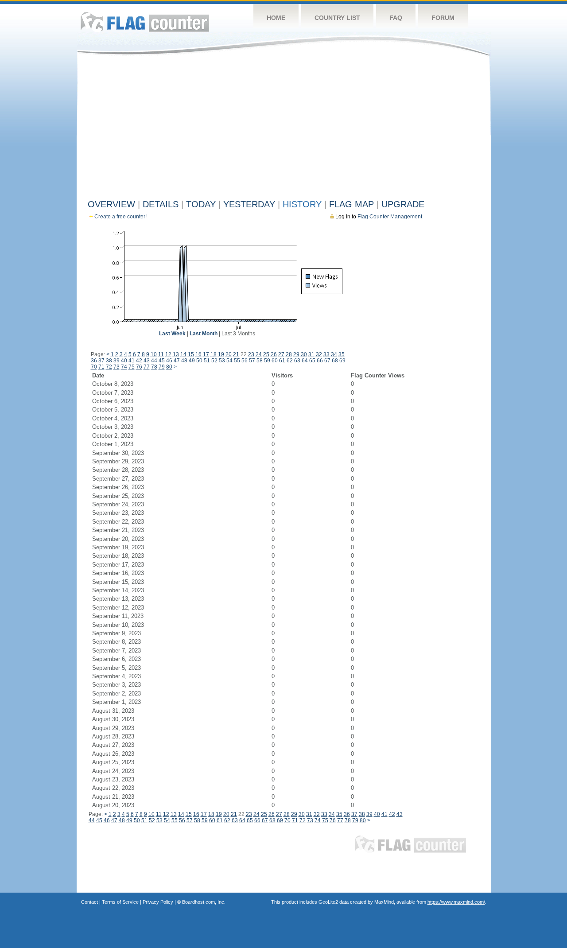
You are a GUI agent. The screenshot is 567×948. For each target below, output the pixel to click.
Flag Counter (145, 22)
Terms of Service (120, 902)
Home (276, 17)
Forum (442, 17)
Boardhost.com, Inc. (203, 902)
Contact (89, 902)
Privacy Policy (158, 902)
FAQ (395, 17)
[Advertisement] (284, 129)
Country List (337, 17)
